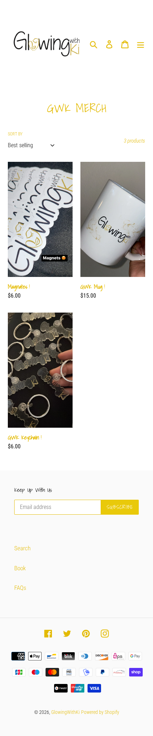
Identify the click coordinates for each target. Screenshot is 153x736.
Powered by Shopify (100, 712)
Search (22, 548)
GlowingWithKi (65, 712)
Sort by (15, 134)
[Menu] (140, 44)
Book (20, 568)
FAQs (20, 587)
